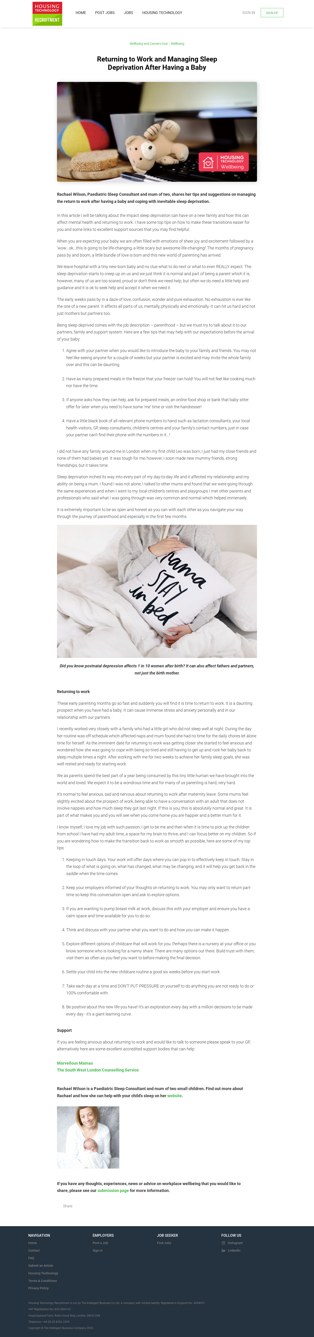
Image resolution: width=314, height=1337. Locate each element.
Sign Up (272, 13)
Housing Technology (43, 1273)
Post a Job (100, 1243)
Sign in (248, 13)
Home (32, 1243)
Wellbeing (177, 43)
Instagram (235, 1243)
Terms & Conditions (42, 1281)
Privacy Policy (38, 1288)
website (174, 1095)
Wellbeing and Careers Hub (149, 43)
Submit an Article (40, 1265)
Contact (34, 1250)
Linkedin (234, 1250)
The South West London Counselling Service (98, 1070)
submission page (113, 1190)
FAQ (31, 1258)
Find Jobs (164, 1243)
